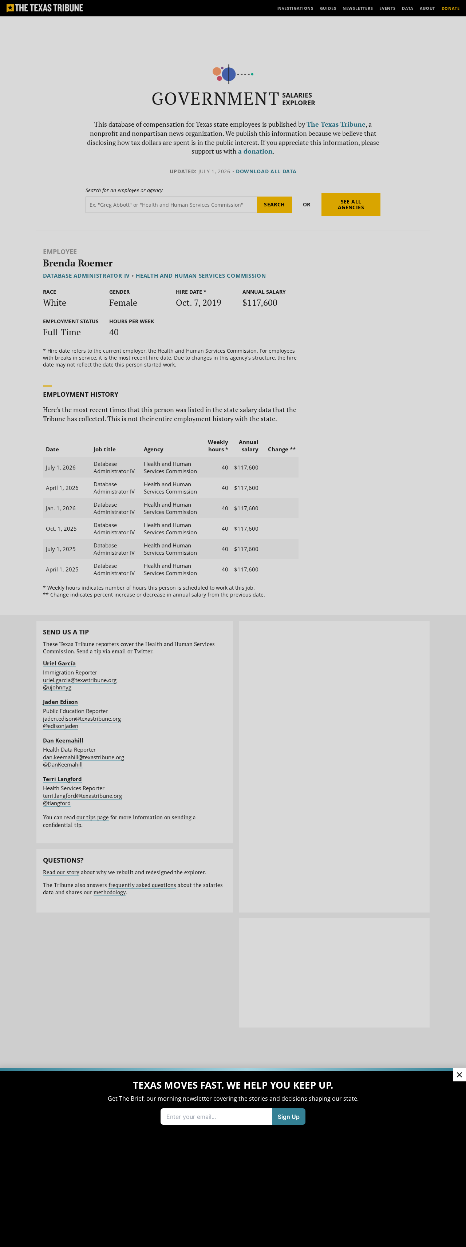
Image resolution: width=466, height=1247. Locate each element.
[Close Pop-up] (459, 1074)
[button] (233, 623)
